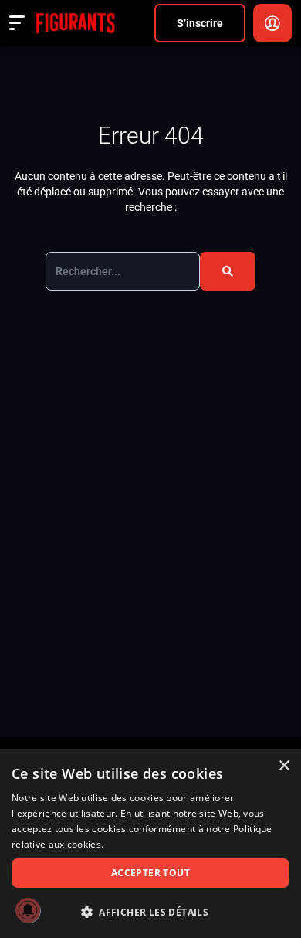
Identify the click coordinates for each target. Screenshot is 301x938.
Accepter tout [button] (150, 872)
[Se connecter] (272, 23)
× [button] (283, 766)
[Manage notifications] (27, 910)
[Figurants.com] (75, 23)
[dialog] (150, 843)
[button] (150, 912)
